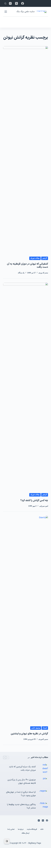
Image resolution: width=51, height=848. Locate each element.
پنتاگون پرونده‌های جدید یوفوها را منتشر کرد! (21, 806)
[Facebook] (22, 3)
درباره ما (20, 829)
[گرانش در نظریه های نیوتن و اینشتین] (25, 619)
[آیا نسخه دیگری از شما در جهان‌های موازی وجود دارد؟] (43, 794)
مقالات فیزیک (35, 258)
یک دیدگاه (21, 273)
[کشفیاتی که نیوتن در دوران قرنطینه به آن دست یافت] (25, 149)
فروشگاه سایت (32, 829)
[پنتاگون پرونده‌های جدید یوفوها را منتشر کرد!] (43, 806)
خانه (42, 829)
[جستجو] (5, 3)
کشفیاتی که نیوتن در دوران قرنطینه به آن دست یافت (27, 265)
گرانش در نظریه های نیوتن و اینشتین (29, 734)
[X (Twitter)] (16, 3)
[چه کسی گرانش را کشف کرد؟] (25, 386)
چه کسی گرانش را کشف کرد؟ (34, 500)
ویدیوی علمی (35, 728)
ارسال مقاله (25, 833)
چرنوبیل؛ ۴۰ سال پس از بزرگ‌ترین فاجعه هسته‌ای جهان (21, 781)
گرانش (44, 258)
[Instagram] (10, 3)
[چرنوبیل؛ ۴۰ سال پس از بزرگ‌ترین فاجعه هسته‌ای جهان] (43, 781)
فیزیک (45, 728)
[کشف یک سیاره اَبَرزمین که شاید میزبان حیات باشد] (43, 768)
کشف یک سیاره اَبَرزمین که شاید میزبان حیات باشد (22, 768)
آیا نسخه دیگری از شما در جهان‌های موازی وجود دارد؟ (21, 794)
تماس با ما (11, 829)
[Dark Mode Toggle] (7, 841)
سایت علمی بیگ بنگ (25, 11)
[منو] (5, 11)
